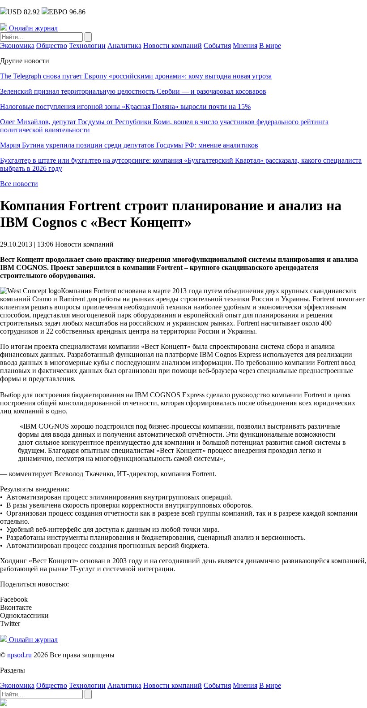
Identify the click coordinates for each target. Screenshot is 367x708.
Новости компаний (172, 45)
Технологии (87, 45)
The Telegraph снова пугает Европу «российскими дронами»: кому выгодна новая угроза (136, 76)
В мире (270, 45)
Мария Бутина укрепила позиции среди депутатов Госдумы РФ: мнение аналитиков (129, 145)
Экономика (17, 45)
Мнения (245, 45)
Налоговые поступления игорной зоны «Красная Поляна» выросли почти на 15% (125, 106)
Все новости (19, 183)
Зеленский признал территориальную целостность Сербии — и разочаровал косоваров (133, 91)
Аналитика (124, 45)
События (217, 45)
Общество (51, 45)
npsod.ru (19, 655)
